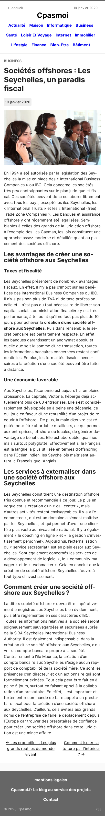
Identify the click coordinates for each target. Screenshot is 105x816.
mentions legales (50, 779)
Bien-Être (59, 44)
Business (84, 25)
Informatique (59, 25)
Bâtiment (81, 44)
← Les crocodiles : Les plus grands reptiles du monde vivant (31, 748)
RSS (98, 809)
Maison (36, 25)
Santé (11, 35)
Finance (39, 44)
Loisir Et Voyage (36, 35)
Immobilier (85, 35)
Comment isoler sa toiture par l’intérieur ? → (81, 748)
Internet (63, 35)
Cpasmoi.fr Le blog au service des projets (51, 789)
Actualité (16, 25)
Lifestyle (19, 44)
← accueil (15, 8)
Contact (50, 799)
